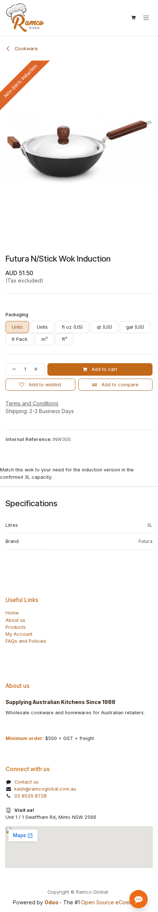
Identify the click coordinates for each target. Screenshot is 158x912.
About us (15, 620)
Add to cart (103, 369)
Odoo (52, 902)
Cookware (25, 48)
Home (12, 613)
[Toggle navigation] (146, 17)
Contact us (26, 782)
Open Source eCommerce (113, 902)
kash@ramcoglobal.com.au (45, 789)
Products (16, 627)
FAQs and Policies (26, 641)
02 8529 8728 (30, 796)
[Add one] (37, 369)
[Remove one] (12, 369)
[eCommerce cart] (133, 17)
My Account (19, 634)
